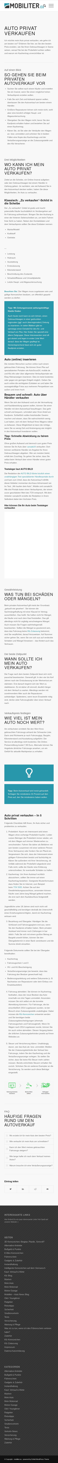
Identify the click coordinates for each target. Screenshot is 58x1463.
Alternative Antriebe (13, 1245)
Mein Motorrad (11, 1287)
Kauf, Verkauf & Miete (14, 1272)
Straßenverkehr (11, 1313)
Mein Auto (9, 1283)
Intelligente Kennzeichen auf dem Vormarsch (24, 1268)
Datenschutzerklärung (14, 1351)
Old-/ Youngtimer (12, 1298)
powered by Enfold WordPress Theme (36, 1459)
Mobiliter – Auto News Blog (16, 1294)
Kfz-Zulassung (33, 631)
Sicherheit (9, 1309)
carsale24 (31, 447)
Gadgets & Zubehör (13, 1260)
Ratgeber (8, 1302)
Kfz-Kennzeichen (26, 1014)
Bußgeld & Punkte (12, 1249)
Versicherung (10, 1321)
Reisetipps (9, 1305)
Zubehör (8, 1336)
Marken (7, 1279)
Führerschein (10, 1257)
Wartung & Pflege (12, 1324)
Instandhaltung (11, 1264)
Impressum (9, 1347)
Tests (6, 1317)
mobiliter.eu (18, 1459)
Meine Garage (10, 1290)
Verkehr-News (11, 1431)
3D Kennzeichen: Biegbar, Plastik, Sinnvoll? (24, 1241)
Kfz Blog (8, 1275)
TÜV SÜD (17, 887)
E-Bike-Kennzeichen (13, 1253)
